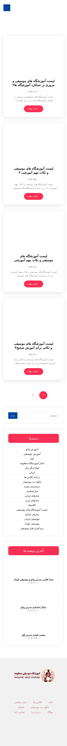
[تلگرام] (35, 729)
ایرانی (32, 472)
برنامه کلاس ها (32, 477)
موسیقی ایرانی (32, 519)
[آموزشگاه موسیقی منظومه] (54, 14)
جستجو (13, 415)
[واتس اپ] (32, 729)
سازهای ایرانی (32, 495)
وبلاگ (50, 712)
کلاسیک (32, 505)
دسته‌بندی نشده (32, 486)
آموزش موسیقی (32, 454)
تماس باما (19, 712)
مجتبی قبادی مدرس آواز (33, 635)
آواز (32, 458)
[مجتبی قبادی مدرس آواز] (33, 624)
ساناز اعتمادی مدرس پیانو (33, 607)
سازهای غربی (32, 500)
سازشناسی (32, 491)
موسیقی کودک (32, 523)
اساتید (21, 707)
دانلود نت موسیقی (32, 481)
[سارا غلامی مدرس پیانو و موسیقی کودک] (33, 568)
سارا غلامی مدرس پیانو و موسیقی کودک (33, 579)
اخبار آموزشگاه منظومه (32, 463)
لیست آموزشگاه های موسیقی (32, 509)
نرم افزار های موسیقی (32, 528)
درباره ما (35, 712)
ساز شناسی (20, 702)
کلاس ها (37, 702)
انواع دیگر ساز (32, 468)
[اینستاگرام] (33, 729)
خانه (51, 702)
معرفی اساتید (32, 514)
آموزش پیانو (32, 449)
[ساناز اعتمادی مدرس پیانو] (33, 596)
